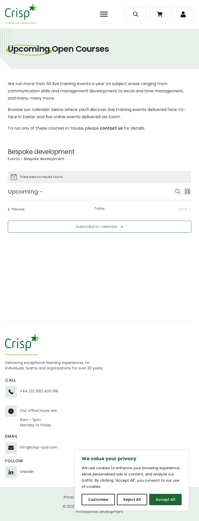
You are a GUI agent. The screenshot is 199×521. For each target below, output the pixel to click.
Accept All (165, 499)
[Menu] (104, 14)
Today (99, 208)
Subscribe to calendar (96, 226)
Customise (98, 499)
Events (14, 159)
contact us (111, 128)
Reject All (132, 499)
